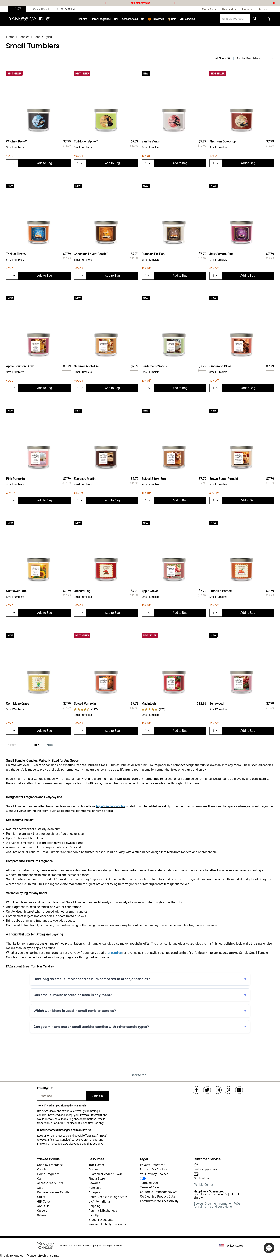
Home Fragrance (101, 19)
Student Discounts (101, 1220)
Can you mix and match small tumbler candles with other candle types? (91, 1027)
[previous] (105, 3)
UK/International (100, 1201)
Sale (40, 1188)
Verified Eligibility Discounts (107, 1224)
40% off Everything (140, 3)
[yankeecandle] (19, 9)
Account (94, 1169)
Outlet (41, 1197)
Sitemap (42, 1215)
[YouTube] (239, 1090)
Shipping (95, 1206)
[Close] (274, 3)
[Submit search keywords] (254, 18)
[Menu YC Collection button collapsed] (195, 19)
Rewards (94, 1183)
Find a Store (97, 1178)
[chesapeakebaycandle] (66, 9)
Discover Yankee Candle (53, 1192)
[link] (86, 709)
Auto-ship (95, 1188)
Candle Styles (43, 37)
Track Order (96, 1165)
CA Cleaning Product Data (157, 1196)
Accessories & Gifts (133, 19)
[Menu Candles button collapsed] (87, 19)
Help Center (205, 1184)
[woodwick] (42, 9)
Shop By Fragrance (50, 1165)
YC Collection (187, 19)
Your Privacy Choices (154, 1174)
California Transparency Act (158, 1192)
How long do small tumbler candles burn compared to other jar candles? (92, 979)
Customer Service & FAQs (105, 1174)
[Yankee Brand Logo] (29, 19)
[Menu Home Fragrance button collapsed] (110, 19)
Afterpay (94, 1192)
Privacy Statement (91, 1115)
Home (10, 37)
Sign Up (97, 1096)
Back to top (138, 1075)
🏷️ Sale (171, 19)
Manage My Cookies (153, 1169)
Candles (82, 19)
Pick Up (94, 1215)
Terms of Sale (149, 1187)
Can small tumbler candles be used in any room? (73, 995)
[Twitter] (207, 1090)
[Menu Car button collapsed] (118, 19)
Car (39, 1178)
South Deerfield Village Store (108, 1197)
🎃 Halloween (156, 19)
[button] (269, 1248)
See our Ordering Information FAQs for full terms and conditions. (217, 1205)
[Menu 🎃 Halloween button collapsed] (164, 19)
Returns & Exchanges (103, 1210)
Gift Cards (44, 1201)
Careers (42, 1210)
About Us (43, 1206)
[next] (175, 3)
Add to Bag (44, 163)
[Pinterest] (228, 1090)
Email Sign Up (45, 1088)
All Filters (220, 58)
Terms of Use (149, 1183)
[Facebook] (196, 1090)
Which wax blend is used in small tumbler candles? (75, 1011)
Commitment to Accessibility (159, 1201)
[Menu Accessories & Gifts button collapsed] (144, 19)
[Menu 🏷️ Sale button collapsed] (176, 19)
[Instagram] (218, 1090)
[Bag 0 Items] (268, 19)
